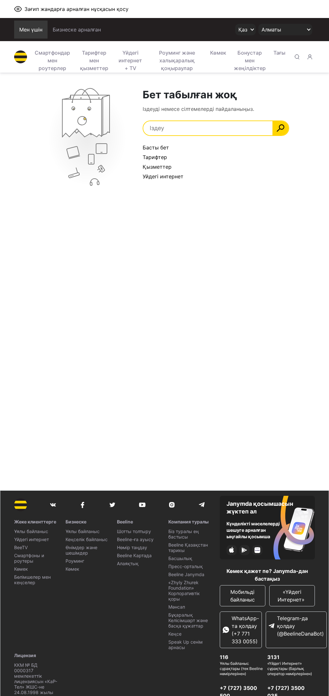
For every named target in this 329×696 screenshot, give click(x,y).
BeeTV (21, 547)
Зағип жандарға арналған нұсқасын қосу (76, 9)
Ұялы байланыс (31, 531)
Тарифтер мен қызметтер (94, 59)
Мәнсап (176, 607)
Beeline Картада (134, 555)
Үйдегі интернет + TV (130, 59)
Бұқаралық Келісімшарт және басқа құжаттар (188, 620)
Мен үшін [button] (30, 29)
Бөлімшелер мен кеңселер (32, 579)
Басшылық (180, 558)
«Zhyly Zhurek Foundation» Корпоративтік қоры (184, 591)
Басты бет (156, 147)
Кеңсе (175, 634)
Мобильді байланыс (242, 596)
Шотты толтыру (134, 531)
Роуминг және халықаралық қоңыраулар (177, 59)
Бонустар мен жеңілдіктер (250, 59)
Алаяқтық (127, 563)
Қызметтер (157, 167)
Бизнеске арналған (77, 29)
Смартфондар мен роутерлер (52, 59)
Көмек (218, 52)
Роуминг (75, 561)
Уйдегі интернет (163, 176)
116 (224, 657)
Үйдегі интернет (31, 539)
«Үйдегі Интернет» (292, 596)
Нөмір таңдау (132, 547)
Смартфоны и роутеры (29, 558)
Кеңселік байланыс (87, 539)
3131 (273, 657)
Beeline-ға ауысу (135, 539)
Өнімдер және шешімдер (81, 550)
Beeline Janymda (186, 574)
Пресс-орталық (185, 566)
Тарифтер (155, 157)
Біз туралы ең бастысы (183, 534)
